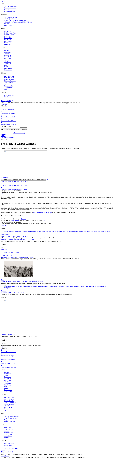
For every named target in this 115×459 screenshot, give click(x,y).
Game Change (8, 25)
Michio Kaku (8, 31)
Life (5, 65)
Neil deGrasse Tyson (10, 33)
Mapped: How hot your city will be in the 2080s (14, 236)
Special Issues (8, 70)
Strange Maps (8, 87)
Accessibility (8, 436)
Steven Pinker (8, 38)
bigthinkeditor (5, 177)
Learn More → (5, 104)
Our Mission (7, 427)
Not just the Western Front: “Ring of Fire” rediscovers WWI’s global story (22, 281)
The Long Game (9, 82)
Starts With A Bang (9, 77)
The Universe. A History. (11, 17)
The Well (7, 84)
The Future (7, 63)
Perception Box (8, 86)
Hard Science (8, 68)
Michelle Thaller (9, 34)
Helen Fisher (8, 44)
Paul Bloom (7, 39)
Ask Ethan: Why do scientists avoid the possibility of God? (17, 257)
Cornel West (7, 43)
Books (2, 280)
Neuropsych (7, 52)
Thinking (7, 53)
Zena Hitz (7, 36)
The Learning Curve (10, 81)
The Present (7, 62)
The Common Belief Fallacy (9, 334)
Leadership (7, 55)
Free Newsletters (9, 95)
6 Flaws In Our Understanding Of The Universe (18, 22)
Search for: (4, 126)
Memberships (8, 97)
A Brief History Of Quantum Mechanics (15, 20)
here (43, 220)
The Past (6, 60)
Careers (6, 437)
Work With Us (8, 429)
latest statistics (15, 220)
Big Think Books (9, 76)
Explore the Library (9, 11)
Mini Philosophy (9, 79)
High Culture (8, 58)
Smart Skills (7, 57)
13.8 (5, 89)
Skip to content (5, 1)
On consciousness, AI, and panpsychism (12, 292)
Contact (6, 431)
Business (6, 50)
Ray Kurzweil (8, 41)
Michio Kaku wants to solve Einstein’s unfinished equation (17, 239)
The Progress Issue (9, 19)
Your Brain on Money (10, 8)
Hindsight (7, 23)
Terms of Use (8, 434)
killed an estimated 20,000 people (42, 212)
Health (6, 66)
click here (23, 219)
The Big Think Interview (11, 6)
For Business (4, 137)
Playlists (6, 9)
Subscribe (11, 137)
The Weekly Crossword (11, 448)
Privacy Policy (8, 432)
